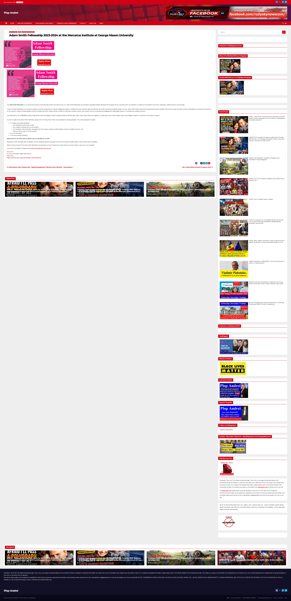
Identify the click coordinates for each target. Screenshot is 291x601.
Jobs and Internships (24, 23)
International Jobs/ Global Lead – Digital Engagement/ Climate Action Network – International (40, 167)
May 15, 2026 (153, 562)
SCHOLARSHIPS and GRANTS (44, 23)
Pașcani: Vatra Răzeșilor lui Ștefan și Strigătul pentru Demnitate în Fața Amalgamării (179, 190)
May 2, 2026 (223, 562)
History (164, 187)
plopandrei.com (226, 490)
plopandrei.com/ (263, 487)
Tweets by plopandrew (226, 429)
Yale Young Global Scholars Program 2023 (196, 167)
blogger (18, 187)
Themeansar (32, 597)
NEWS (33, 187)
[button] (283, 23)
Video (101, 23)
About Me (92, 23)
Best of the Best (10, 187)
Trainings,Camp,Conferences (67, 23)
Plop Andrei (11, 12)
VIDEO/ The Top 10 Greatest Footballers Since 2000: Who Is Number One (251, 560)
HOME (12, 23)
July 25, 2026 (12, 562)
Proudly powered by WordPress (11, 597)
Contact (83, 23)
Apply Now (10, 151)
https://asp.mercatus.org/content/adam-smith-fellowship (24, 157)
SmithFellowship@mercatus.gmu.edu (40, 148)
